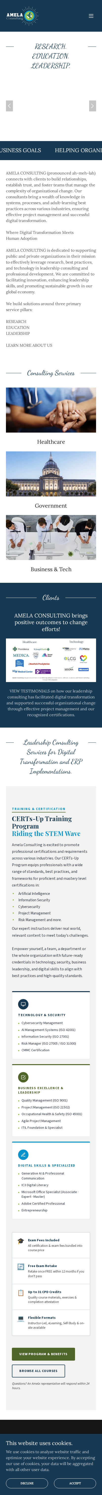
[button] (91, 16)
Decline (27, 1483)
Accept (75, 1483)
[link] (22, 16)
